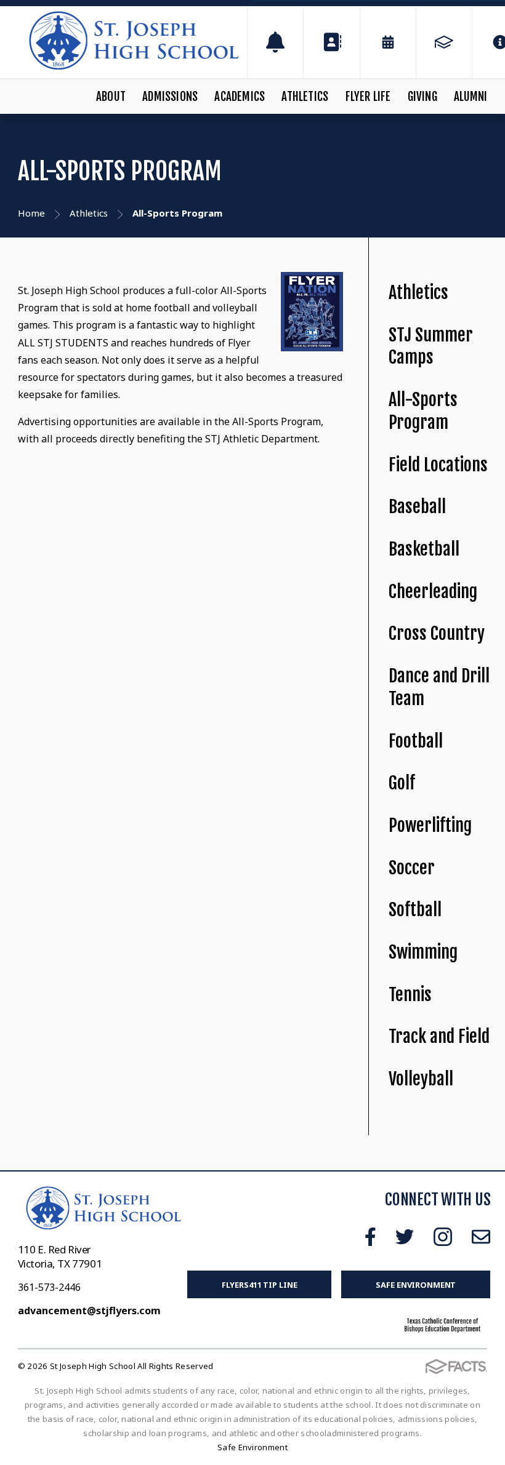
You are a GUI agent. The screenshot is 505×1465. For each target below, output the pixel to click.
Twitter (404, 1237)
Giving (422, 96)
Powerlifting (430, 825)
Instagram (443, 1237)
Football (416, 741)
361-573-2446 (49, 1287)
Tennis (410, 994)
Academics (239, 96)
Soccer (412, 868)
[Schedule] (275, 42)
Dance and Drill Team (439, 687)
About (111, 96)
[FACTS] (444, 42)
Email (481, 1237)
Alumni (470, 96)
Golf (402, 783)
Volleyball (421, 1079)
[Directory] (331, 42)
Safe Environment (416, 1284)
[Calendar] (388, 42)
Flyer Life (368, 96)
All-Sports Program (423, 411)
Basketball (424, 549)
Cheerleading (433, 591)
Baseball (417, 506)
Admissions (170, 96)
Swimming (423, 952)
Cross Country (437, 633)
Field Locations (438, 465)
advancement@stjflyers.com (89, 1310)
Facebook (370, 1237)
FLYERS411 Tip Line (259, 1284)
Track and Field (439, 1036)
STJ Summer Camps (431, 346)
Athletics (304, 96)
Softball (415, 909)
